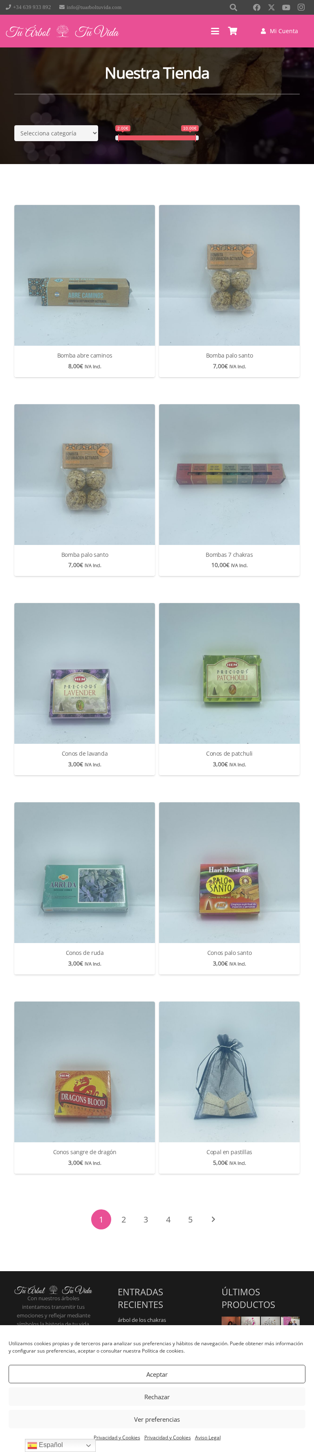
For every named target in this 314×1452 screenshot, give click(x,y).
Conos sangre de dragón (85, 1152)
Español (50, 1444)
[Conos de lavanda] (84, 673)
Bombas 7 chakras (229, 554)
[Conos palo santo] (229, 872)
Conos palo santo (229, 953)
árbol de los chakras (142, 1320)
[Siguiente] (213, 1219)
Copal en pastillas (229, 1152)
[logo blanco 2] (62, 31)
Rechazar (157, 1397)
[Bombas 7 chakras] (229, 474)
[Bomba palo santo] (229, 275)
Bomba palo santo (229, 355)
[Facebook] (256, 7)
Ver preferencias (157, 1419)
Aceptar (157, 1374)
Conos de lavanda (85, 753)
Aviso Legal (208, 1437)
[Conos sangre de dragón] (84, 1072)
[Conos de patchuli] (229, 673)
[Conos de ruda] (84, 872)
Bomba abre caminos (84, 355)
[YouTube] (286, 7)
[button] (215, 31)
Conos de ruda (85, 953)
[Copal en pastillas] (229, 1072)
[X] (271, 7)
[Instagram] (301, 7)
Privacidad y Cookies (117, 1437)
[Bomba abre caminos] (84, 275)
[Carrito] (233, 31)
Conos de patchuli (229, 753)
